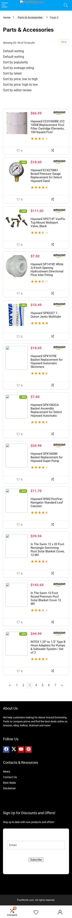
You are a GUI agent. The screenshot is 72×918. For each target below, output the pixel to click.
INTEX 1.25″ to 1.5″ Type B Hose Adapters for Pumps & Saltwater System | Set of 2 (48, 647)
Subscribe (36, 859)
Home (6, 17)
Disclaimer (9, 788)
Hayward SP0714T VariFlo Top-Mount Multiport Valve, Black (48, 222)
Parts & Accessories (30, 17)
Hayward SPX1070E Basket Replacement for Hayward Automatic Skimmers (47, 361)
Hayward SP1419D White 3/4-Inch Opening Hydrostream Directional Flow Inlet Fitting (47, 269)
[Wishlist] (36, 912)
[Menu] (5, 5)
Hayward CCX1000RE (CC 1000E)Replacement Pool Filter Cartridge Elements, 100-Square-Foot (48, 127)
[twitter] (13, 749)
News (6, 771)
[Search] (66, 5)
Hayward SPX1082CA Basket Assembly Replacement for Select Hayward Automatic (46, 410)
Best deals (9, 782)
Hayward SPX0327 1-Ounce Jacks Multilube (46, 314)
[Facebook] (6, 749)
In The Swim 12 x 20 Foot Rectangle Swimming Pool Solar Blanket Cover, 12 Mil (47, 549)
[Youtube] (21, 749)
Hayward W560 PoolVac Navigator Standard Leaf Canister (47, 502)
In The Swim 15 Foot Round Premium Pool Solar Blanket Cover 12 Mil (46, 598)
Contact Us (10, 777)
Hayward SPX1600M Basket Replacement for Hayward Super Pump (47, 457)
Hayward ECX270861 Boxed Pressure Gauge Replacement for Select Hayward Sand (46, 175)
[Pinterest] (28, 749)
